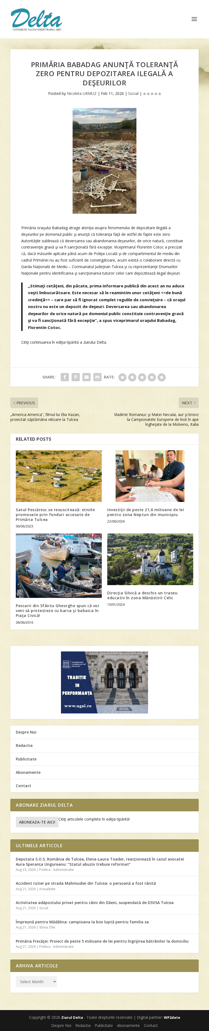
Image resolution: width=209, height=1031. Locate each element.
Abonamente (28, 772)
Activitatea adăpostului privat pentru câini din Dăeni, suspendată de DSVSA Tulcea (95, 902)
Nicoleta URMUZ (82, 93)
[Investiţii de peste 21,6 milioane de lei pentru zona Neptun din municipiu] (150, 476)
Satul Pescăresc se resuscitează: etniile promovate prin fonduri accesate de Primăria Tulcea (55, 514)
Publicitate (26, 759)
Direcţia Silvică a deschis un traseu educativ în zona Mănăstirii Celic (142, 595)
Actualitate (47, 889)
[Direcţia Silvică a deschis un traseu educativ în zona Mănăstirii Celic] (150, 559)
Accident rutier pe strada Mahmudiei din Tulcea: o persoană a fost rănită (86, 883)
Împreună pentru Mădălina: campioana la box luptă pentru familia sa (82, 921)
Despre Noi (26, 732)
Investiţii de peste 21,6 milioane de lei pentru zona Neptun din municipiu (145, 512)
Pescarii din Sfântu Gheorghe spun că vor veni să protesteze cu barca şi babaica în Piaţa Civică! (57, 610)
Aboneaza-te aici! (37, 822)
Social (133, 93)
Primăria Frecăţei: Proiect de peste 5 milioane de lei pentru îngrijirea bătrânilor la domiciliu (102, 941)
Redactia (24, 745)
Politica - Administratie (56, 869)
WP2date (172, 1017)
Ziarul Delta (72, 1017)
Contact (23, 785)
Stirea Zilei (47, 927)
